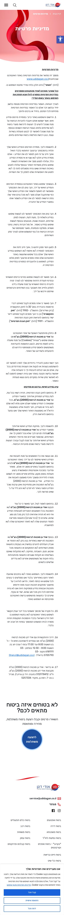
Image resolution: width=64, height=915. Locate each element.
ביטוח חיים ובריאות (52, 854)
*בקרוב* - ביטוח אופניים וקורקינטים (49, 846)
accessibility (60, 39)
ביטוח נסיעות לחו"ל (52, 838)
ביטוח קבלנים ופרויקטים (19, 844)
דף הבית (57, 13)
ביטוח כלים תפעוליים (20, 820)
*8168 (52, 804)
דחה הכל (32, 908)
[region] (32, 889)
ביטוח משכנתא (54, 832)
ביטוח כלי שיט (54, 860)
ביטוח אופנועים (54, 820)
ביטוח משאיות (23, 832)
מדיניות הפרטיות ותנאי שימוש (19, 885)
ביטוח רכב (25, 826)
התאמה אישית (32, 900)
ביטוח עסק (25, 838)
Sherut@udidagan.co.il (22, 655)
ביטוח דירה (55, 826)
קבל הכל (32, 892)
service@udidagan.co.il (42, 798)
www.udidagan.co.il (38, 79)
